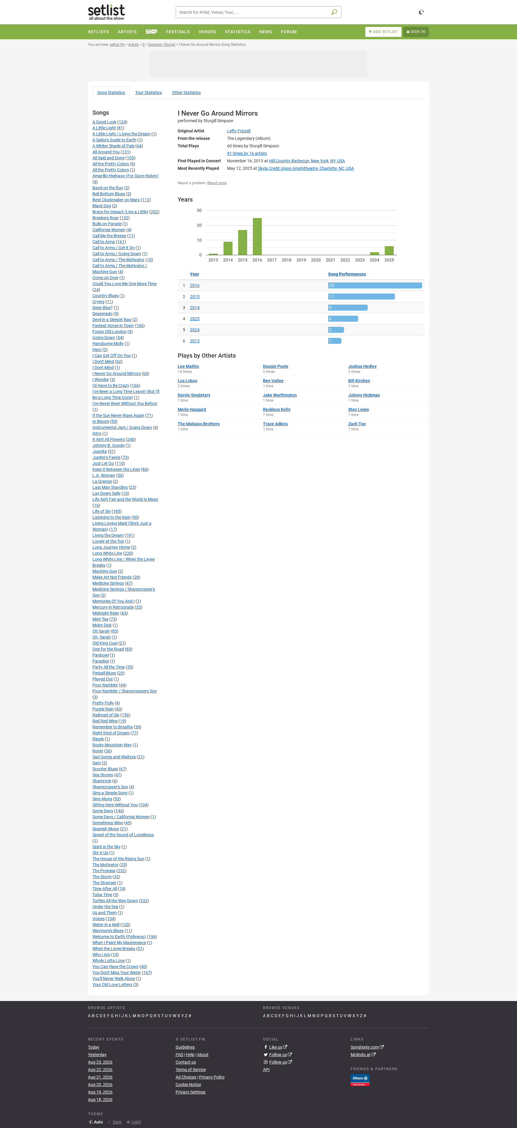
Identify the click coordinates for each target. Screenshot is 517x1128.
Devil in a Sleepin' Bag (111, 319)
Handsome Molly (108, 343)
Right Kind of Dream (111, 733)
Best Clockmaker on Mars (116, 199)
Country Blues (105, 295)
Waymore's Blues (108, 930)
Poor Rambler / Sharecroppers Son (124, 691)
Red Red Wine (105, 721)
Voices (98, 918)
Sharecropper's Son (110, 786)
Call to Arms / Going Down (116, 253)
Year (194, 274)
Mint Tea (100, 619)
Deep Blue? (102, 307)
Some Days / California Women (121, 816)
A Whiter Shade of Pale (113, 145)
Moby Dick (102, 625)
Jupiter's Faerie (106, 457)
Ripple (98, 739)
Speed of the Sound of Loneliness (123, 834)
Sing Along (102, 798)
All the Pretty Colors (110, 163)
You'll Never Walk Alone (113, 978)
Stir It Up (100, 852)
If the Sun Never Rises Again (118, 415)
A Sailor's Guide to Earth (114, 139)
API (266, 1069)
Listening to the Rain (111, 517)
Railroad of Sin (105, 715)
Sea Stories (102, 774)
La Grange (102, 481)
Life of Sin (101, 511)
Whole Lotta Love (108, 960)
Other (186, 92)
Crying (98, 301)
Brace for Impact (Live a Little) (120, 211)
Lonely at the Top (108, 541)
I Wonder (100, 379)
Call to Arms (103, 241)
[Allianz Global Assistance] (360, 1079)
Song (111, 92)
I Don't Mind (103, 361)
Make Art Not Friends (112, 577)
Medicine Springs (108, 583)
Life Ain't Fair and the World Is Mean (125, 499)
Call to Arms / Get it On (113, 247)
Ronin (97, 751)
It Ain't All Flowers (108, 439)
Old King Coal (104, 643)
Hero (96, 349)
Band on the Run (107, 187)
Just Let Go (103, 463)
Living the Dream (108, 535)
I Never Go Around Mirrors (116, 373)
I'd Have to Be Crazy (110, 385)
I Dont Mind (103, 367)
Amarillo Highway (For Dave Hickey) (125, 175)
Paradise (100, 661)
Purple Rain (103, 709)
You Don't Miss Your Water (116, 972)
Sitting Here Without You (115, 804)
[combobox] (259, 12)
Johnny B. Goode (108, 445)
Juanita (99, 451)
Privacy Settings (191, 1092)
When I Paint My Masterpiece (119, 942)
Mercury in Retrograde (113, 607)
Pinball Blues (104, 673)
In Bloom (100, 421)
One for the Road (108, 649)
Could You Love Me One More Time (124, 283)
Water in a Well (105, 924)
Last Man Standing (110, 487)
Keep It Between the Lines (116, 469)
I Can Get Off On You (111, 355)
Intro (96, 433)
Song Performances (347, 274)
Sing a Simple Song (109, 792)
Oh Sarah (101, 631)
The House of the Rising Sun (118, 858)
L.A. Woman (103, 475)
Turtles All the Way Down (115, 900)
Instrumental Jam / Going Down (122, 427)
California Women (108, 229)
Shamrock (101, 780)
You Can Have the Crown (115, 966)
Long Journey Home (111, 547)
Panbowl (100, 655)
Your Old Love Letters (112, 984)
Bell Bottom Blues (108, 193)
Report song (217, 183)
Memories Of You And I (113, 601)
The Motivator (105, 864)
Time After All (104, 888)
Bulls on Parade (106, 223)
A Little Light (104, 127)
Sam (96, 762)
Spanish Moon (105, 828)
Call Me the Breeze (109, 235)
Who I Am (101, 954)
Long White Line (107, 553)
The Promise (103, 870)
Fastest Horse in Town (113, 325)
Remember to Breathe (112, 727)
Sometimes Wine (107, 822)
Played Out (102, 679)
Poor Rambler (105, 685)
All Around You (106, 151)
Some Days (102, 810)
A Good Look (104, 122)
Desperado (102, 313)
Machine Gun (104, 571)
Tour (148, 92)
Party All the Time (108, 667)
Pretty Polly (103, 703)
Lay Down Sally (106, 493)
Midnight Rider (105, 613)
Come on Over (105, 277)
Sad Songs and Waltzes (114, 756)
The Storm (102, 876)
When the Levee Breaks (113, 948)
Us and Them (104, 912)
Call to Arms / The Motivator (118, 259)
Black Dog (101, 205)
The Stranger (104, 882)
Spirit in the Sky (106, 846)
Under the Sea (105, 906)
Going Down (103, 337)
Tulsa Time (102, 894)
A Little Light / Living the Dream (121, 133)
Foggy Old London (109, 331)
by (247, 153)
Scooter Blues (105, 768)
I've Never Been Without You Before (124, 403)
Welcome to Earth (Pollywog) (119, 936)
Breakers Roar (105, 217)
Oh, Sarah (101, 637)
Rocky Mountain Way (112, 745)
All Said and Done (108, 157)
